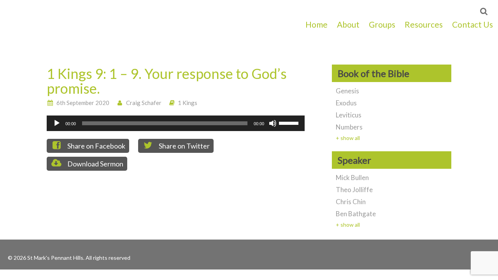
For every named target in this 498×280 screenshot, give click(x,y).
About (348, 24)
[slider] (290, 123)
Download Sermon (94, 163)
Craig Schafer (143, 102)
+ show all (348, 138)
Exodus (346, 103)
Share (95, 146)
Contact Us (472, 24)
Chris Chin (351, 202)
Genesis (347, 91)
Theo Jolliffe (354, 190)
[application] (176, 123)
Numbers (349, 127)
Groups (382, 24)
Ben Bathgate (356, 214)
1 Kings (187, 102)
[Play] (57, 123)
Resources (424, 24)
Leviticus (348, 115)
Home (316, 24)
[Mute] (273, 123)
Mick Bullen (352, 177)
